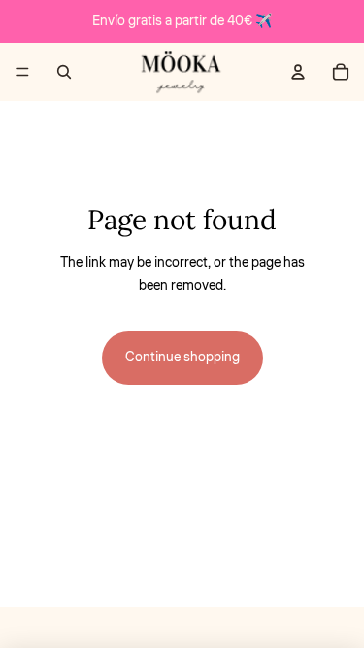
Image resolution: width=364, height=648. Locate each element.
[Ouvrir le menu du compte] (298, 72)
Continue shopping (182, 357)
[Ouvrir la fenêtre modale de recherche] (64, 72)
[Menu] (22, 72)
